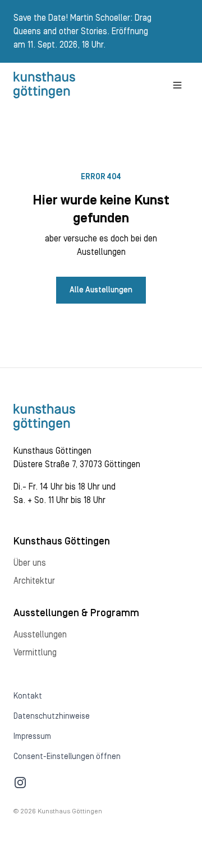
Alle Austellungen (101, 290)
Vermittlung (35, 653)
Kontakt (27, 696)
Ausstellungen (40, 635)
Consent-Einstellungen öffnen (67, 756)
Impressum (32, 736)
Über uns (29, 563)
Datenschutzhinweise (51, 716)
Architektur (34, 581)
